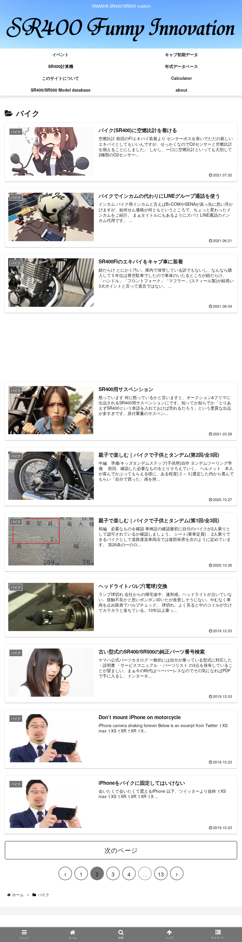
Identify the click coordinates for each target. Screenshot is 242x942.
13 (161, 874)
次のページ (121, 850)
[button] (222, 666)
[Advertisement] (121, 347)
